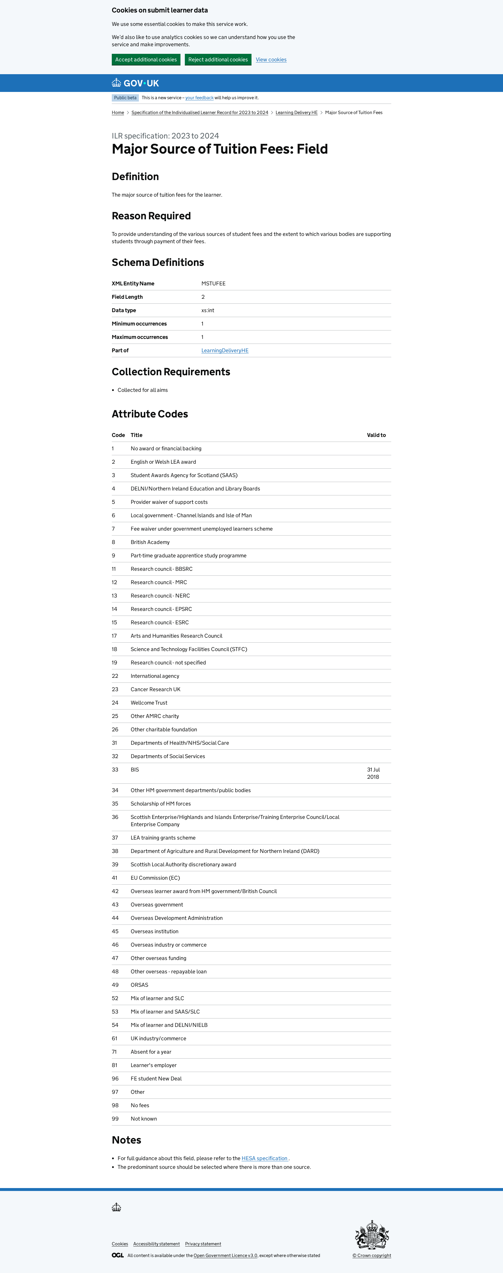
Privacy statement (203, 1244)
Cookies (120, 1244)
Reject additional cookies (218, 59)
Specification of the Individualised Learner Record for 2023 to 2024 (200, 112)
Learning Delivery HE (297, 112)
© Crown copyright (372, 1255)
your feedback (199, 97)
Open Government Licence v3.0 (225, 1255)
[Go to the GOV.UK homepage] (135, 83)
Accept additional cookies (146, 59)
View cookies (271, 59)
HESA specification (265, 1158)
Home (118, 112)
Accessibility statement (156, 1244)
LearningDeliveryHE (225, 350)
